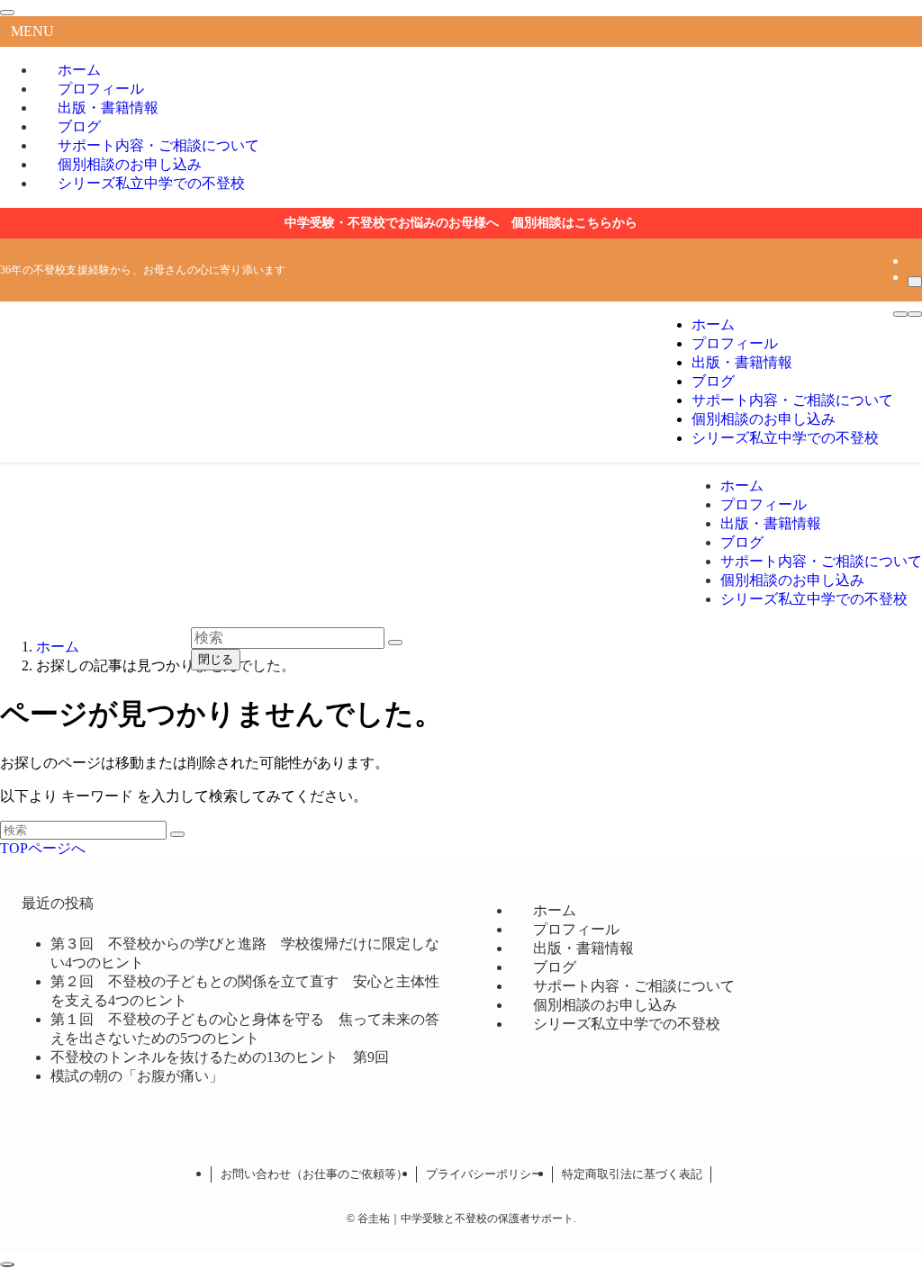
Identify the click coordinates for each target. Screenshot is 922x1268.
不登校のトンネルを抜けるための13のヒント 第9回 (219, 1057)
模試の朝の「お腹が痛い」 (136, 1076)
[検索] (915, 281)
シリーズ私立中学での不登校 (151, 183)
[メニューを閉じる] (7, 12)
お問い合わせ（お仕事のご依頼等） (314, 1174)
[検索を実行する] (177, 834)
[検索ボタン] (915, 314)
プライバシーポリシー (484, 1174)
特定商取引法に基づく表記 (632, 1174)
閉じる (215, 659)
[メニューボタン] (900, 314)
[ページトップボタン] (7, 1264)
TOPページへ (43, 848)
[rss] (913, 260)
